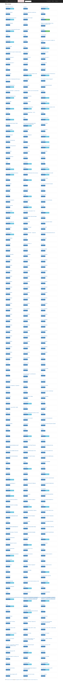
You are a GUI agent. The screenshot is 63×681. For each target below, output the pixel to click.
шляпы (42, 586)
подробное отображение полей (47, 172)
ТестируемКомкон (9, 23)
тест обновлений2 (44, 581)
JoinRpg (6, 1)
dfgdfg (7, 34)
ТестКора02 (43, 488)
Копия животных (9, 616)
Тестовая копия (26, 662)
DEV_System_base (26, 439)
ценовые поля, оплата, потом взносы (48, 73)
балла (42, 434)
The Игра (42, 29)
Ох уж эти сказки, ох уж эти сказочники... (31, 90)
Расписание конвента (10, 200)
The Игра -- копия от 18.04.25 (46, 638)
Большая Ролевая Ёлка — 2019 (29, 112)
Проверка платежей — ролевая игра (12, 90)
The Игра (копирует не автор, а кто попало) (12, 657)
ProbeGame (43, 439)
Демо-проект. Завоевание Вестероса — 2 (13, 79)
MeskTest (25, 407)
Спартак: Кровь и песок (45, 145)
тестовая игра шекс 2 (10, 57)
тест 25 (42, 205)
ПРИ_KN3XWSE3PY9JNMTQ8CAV (47, 532)
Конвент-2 (8, 106)
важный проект (26, 85)
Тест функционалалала (10, 537)
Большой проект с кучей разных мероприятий (29, 374)
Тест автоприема (9, 238)
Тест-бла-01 (43, 46)
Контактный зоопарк (27, 570)
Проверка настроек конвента (46, 553)
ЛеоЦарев (8, 679)
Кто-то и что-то (8, 380)
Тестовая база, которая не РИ (46, 667)
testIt (7, 162)
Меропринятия (8, 564)
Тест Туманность (44, 129)
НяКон (24, 178)
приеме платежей (30, 679)
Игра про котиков (9, 12)
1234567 (7, 521)
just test (7, 368)
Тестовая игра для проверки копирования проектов (46, 622)
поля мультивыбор (9, 581)
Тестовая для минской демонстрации (48, 423)
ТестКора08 (8, 494)
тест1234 (25, 575)
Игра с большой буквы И (10, 483)
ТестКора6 (8, 477)
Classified (25, 385)
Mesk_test (43, 401)
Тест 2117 (8, 401)
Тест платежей (26, 79)
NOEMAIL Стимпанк (9, 6)
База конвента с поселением (46, 200)
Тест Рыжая (25, 62)
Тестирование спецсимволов (46, 418)
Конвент (42, 12)
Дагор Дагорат (8, 183)
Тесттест (42, 548)
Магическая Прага (44, 385)
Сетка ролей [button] (8, 8)
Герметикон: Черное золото (46, 564)
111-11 (24, 183)
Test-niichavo (8, 243)
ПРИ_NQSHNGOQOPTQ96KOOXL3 (47, 483)
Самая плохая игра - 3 (27, 243)
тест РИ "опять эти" (27, 57)
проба (24, 461)
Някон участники (44, 123)
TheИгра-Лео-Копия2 (45, 633)
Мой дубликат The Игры (10, 621)
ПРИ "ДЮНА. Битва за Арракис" (47, 79)
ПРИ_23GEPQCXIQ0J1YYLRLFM (12, 532)
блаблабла (8, 510)
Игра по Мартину (44, 254)
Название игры (9, 232)
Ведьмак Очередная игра (10, 96)
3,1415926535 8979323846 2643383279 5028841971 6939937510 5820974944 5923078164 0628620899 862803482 (30, 598)
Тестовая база (8, 101)
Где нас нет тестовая (45, 656)
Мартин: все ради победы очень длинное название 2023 (47, 24)
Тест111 (42, 357)
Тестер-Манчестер (44, 368)
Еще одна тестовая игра (10, 140)
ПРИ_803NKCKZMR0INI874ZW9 (12, 515)
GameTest (8, 390)
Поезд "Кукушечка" (44, 117)
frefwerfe (25, 238)
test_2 (42, 609)
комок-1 (25, 167)
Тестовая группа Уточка (28, 548)
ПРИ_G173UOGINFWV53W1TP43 (29, 450)
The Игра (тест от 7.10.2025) (11, 633)
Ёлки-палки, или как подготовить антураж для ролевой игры (29, 124)
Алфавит (25, 6)
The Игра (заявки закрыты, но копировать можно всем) (29, 639)
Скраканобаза (8, 73)
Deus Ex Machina (26, 145)
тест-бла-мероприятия (10, 85)
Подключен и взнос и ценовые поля (48, 106)
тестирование (26, 650)
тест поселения (9, 46)
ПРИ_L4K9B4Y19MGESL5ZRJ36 (47, 445)
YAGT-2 (42, 373)
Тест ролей (25, 434)
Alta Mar (7, 570)
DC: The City (43, 380)
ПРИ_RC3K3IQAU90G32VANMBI (29, 532)
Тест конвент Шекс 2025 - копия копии (48, 627)
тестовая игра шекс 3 (45, 57)
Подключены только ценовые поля (30, 73)
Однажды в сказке (27, 101)
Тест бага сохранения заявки (46, 221)
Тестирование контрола (28, 553)
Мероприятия (26, 51)
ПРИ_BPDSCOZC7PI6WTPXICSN (29, 445)
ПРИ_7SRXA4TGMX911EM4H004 (47, 515)
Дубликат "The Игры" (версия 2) (29, 621)
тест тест (42, 243)
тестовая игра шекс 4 (10, 62)
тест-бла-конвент (9, 210)
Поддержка (17, 679)
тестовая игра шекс (44, 51)
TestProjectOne (44, 62)
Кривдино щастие (9, 205)
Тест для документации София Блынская (12, 124)
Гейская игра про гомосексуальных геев (31, 581)
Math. (24, 140)
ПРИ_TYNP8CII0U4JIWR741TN (47, 450)
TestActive (25, 23)
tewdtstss (25, 604)
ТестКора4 (25, 472)
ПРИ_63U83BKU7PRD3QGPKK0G (47, 494)
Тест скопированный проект (46, 85)
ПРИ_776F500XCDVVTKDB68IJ (29, 515)
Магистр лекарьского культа (11, 543)
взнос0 (7, 178)
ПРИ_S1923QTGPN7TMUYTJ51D (47, 510)
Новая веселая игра (9, 254)
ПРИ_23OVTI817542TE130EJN (29, 456)
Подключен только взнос (28, 106)
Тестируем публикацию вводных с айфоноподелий (30, 668)
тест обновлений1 (9, 129)
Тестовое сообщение (27, 134)
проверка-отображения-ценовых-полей (31, 412)
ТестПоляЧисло (26, 151)
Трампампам (8, 189)
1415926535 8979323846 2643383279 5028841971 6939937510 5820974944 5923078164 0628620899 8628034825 (48, 598)
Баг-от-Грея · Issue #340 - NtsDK (12, 407)
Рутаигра (25, 40)
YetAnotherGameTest (27, 96)
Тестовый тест (44, 407)
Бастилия (11, 679)
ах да (7, 604)
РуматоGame (43, 68)
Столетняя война (9, 423)
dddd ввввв (25, 248)
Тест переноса (26, 205)
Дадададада (25, 656)
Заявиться (47, 19)
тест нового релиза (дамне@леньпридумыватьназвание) (30, 610)
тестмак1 (7, 117)
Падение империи (9, 134)
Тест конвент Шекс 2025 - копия (29, 627)
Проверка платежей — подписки (29, 232)
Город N (24, 68)
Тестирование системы (45, 461)
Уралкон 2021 (43, 194)
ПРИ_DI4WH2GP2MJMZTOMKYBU (47, 526)
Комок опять (8, 167)
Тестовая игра (26, 129)
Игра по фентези (44, 151)
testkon (24, 428)
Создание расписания (10, 548)
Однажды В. (8, 439)
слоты (42, 210)
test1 (42, 537)
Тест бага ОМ (25, 401)
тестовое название (44, 396)
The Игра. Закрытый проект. (28, 644)
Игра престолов (44, 101)
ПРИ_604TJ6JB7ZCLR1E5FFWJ (12, 499)
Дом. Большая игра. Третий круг (47, 390)
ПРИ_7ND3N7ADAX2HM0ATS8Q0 (29, 526)
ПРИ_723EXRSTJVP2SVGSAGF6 (12, 456)
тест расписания (26, 221)
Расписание (8, 40)
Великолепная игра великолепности (48, 232)
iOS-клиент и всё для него (11, 145)
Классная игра (26, 537)
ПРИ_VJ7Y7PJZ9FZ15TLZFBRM (12, 505)
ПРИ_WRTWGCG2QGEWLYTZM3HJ (30, 510)
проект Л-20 (8, 418)
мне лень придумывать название (12, 553)
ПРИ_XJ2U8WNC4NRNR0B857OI (12, 526)
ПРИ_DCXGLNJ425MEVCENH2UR (12, 450)
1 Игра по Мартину (26, 254)
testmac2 (43, 189)
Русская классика (44, 6)
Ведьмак (42, 90)
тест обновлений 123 (10, 221)
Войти (53, 1)
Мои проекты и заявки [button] (13, 1)
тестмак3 (7, 194)
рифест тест (8, 412)
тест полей (8, 488)
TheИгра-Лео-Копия (27, 633)
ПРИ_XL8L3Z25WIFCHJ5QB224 (29, 499)
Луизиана (25, 390)
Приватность (36, 679)
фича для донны (9, 559)
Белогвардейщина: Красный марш (30, 216)
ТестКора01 (25, 488)
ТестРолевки (43, 34)
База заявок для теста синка (28, 674)
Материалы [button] (12, 8)
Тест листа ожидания (10, 586)
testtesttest (43, 96)
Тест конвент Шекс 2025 (10, 627)
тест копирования (44, 662)
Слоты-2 (42, 570)
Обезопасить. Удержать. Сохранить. (12, 385)
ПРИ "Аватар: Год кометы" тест (29, 210)
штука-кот (25, 156)
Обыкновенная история (27, 17)
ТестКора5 (43, 472)
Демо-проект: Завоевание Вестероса (13, 29)
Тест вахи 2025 (44, 227)
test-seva (7, 373)
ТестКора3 (8, 472)
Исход (24, 34)
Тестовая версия (21, 1)
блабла (42, 505)
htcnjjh (24, 194)
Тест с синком (43, 674)
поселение (25, 543)
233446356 (25, 162)
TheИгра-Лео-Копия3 (10, 638)
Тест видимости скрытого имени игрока (13, 51)
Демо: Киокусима (26, 494)
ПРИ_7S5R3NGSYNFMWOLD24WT (12, 445)
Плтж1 (24, 46)
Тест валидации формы (45, 591)
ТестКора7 (25, 477)
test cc (7, 434)
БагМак (42, 112)
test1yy (7, 428)
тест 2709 (43, 162)
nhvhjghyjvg (8, 575)
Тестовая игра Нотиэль (10, 667)
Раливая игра (25, 559)
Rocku (7, 461)
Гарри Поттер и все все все (11, 17)
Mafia (24, 117)
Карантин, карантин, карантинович (47, 477)
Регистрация (49, 1)
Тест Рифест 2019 (44, 178)
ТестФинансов (8, 151)
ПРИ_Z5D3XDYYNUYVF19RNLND (29, 483)
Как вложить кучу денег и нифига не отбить (48, 41)
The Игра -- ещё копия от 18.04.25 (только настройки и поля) (12, 645)
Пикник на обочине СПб (45, 644)
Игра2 (7, 68)
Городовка (43, 216)
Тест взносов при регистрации (47, 183)
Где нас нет (8, 662)
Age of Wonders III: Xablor (28, 396)
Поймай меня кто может (28, 418)
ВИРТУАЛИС (25, 380)
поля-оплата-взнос (44, 167)
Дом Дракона (8, 216)
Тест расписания (44, 543)
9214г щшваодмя (26, 521)
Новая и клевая (44, 248)
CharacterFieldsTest (9, 156)
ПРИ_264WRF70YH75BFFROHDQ (47, 456)
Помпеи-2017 (8, 396)
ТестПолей (43, 140)
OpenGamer (25, 368)
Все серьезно (26, 29)
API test (42, 412)
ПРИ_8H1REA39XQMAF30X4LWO (47, 521)
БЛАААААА (43, 650)
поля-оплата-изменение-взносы (12, 172)
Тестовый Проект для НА (46, 575)
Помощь (56, 1)
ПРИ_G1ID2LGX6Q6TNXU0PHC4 (47, 499)
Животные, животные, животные (29, 12)
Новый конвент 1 (26, 200)
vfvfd (24, 586)
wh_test (7, 112)
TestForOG (43, 156)
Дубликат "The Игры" (27, 227)
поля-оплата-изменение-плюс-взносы (30, 172)
